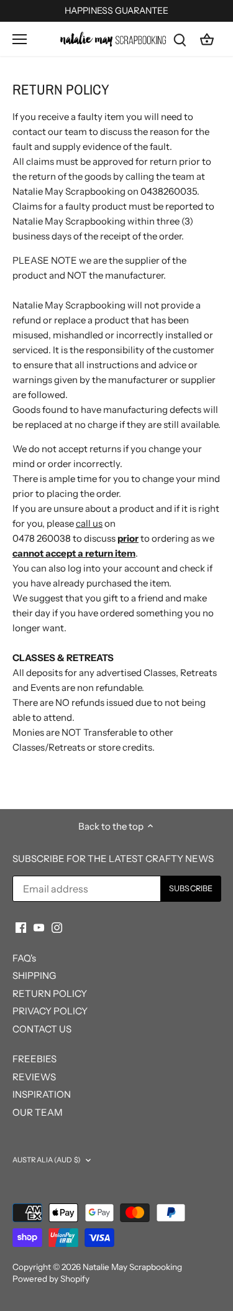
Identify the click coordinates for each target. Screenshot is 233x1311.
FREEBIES (34, 1059)
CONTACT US (41, 1029)
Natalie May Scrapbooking (132, 1267)
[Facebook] (21, 926)
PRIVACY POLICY (50, 1011)
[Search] (179, 39)
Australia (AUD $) (46, 1160)
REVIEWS (34, 1077)
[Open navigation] (19, 39)
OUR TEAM (37, 1112)
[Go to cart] (206, 39)
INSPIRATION (41, 1094)
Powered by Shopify (50, 1279)
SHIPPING (34, 975)
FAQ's (24, 958)
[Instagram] (57, 926)
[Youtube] (39, 926)
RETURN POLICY (49, 993)
